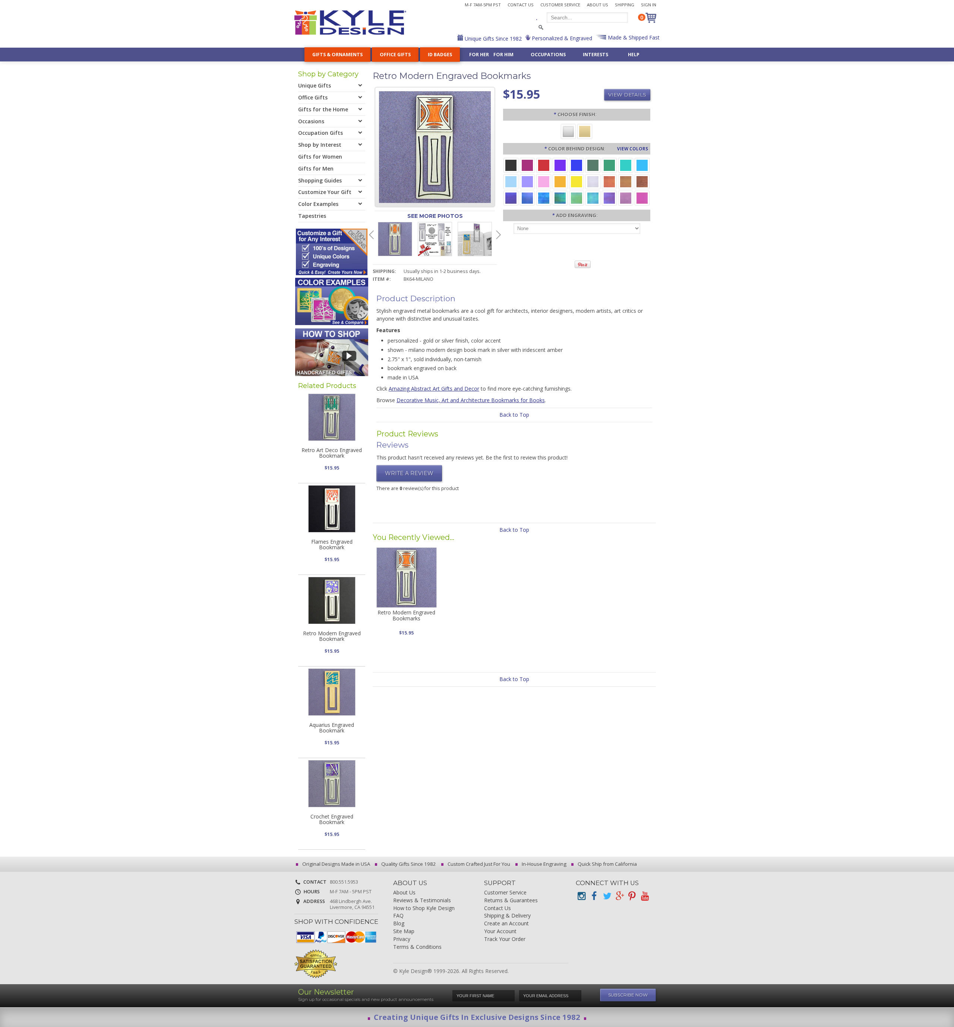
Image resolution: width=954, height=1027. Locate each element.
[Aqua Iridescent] (592, 197)
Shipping (624, 4)
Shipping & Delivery (507, 916)
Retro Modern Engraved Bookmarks (406, 615)
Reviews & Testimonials (422, 900)
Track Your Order (504, 939)
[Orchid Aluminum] (527, 181)
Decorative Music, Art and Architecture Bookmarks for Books (471, 400)
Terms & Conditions (417, 947)
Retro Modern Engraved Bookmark (332, 636)
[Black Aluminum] (510, 164)
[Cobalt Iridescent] (527, 197)
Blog (398, 924)
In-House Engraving (543, 864)
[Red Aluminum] (543, 164)
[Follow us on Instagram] (581, 896)
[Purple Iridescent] (609, 197)
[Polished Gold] (584, 130)
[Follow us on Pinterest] (632, 896)
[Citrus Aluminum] (560, 181)
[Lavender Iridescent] (625, 197)
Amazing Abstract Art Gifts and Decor (434, 388)
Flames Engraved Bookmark (332, 544)
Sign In (648, 4)
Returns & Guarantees (511, 900)
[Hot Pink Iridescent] (642, 197)
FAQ (398, 916)
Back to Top (514, 414)
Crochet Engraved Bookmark (331, 819)
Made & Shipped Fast (633, 37)
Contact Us (521, 4)
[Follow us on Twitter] (606, 896)
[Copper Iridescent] (642, 181)
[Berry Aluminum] (527, 164)
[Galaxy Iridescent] (510, 197)
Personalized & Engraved (561, 38)
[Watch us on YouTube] (644, 896)
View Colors (632, 148)
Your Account (500, 931)
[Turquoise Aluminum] (642, 164)
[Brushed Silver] (568, 130)
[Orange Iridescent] (609, 181)
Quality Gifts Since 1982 (408, 864)
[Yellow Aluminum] (576, 181)
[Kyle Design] (350, 22)
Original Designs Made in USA (335, 864)
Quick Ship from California (606, 864)
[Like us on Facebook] (594, 896)
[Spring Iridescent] (576, 197)
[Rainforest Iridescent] (560, 197)
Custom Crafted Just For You (478, 864)
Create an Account (506, 924)
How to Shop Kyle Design (424, 908)
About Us (597, 4)
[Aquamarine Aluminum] (510, 181)
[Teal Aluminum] (625, 164)
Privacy (401, 939)
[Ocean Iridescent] (543, 197)
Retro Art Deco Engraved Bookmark (331, 452)
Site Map (403, 931)
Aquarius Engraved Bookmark (331, 727)
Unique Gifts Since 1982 (492, 38)
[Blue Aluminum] (576, 164)
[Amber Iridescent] (625, 181)
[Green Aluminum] (609, 164)
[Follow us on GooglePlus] (619, 896)
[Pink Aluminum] (543, 181)
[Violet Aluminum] (560, 164)
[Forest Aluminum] (592, 164)
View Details (627, 95)
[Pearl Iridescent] (592, 181)
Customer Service (560, 4)
